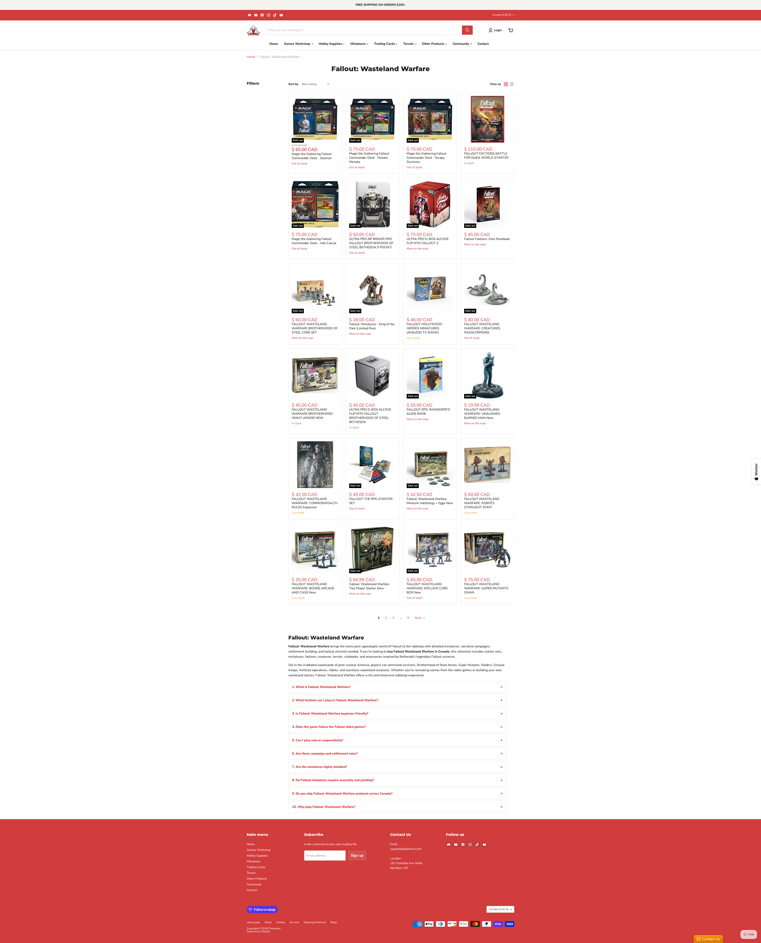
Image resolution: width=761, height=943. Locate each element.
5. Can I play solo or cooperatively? (317, 740)
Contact (483, 44)
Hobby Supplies (331, 44)
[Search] (467, 30)
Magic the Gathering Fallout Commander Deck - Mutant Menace (369, 157)
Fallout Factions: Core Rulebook (487, 239)
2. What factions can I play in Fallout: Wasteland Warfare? (335, 700)
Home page (253, 922)
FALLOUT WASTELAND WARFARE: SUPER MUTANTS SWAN (486, 588)
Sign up (357, 855)
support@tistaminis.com (406, 849)
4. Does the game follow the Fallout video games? (329, 727)
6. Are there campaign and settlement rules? (325, 753)
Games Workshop (297, 44)
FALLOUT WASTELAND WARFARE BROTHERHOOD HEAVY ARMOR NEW (312, 413)
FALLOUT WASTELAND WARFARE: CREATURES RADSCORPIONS (482, 328)
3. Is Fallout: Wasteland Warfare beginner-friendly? (330, 713)
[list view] (511, 84)
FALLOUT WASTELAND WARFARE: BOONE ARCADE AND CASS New (313, 588)
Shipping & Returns (315, 922)
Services (294, 922)
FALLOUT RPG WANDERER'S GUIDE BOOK (428, 411)
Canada (501, 15)
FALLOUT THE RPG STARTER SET (371, 501)
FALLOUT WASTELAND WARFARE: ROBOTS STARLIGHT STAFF (481, 503)
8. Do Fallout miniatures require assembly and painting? (333, 780)
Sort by (293, 84)
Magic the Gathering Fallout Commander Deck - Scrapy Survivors (426, 157)
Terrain (408, 44)
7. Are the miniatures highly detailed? (319, 767)
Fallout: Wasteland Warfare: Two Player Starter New (369, 586)
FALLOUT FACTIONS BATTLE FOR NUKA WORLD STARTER (486, 155)
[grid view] (506, 84)
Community (461, 44)
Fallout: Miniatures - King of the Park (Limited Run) (372, 326)
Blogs (333, 922)
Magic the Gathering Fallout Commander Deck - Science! (312, 156)
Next (418, 618)
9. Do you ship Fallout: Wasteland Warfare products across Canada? (342, 793)
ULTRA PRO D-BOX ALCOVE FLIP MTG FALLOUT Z (428, 241)
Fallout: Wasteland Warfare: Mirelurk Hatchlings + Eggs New (430, 501)
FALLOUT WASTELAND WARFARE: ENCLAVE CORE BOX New (427, 588)
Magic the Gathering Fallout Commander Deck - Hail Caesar (314, 241)
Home (273, 44)
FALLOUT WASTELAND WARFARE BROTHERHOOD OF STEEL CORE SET (315, 328)
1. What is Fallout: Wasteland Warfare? (321, 687)
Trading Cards (385, 44)
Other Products (433, 44)
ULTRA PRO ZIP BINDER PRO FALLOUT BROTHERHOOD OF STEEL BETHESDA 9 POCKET (371, 243)
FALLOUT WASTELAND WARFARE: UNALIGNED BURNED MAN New (482, 413)
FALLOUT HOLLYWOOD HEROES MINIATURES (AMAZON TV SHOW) (424, 328)
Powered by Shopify (258, 931)
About (268, 922)
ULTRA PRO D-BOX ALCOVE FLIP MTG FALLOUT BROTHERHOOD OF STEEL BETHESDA (370, 415)
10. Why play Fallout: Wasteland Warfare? (323, 807)
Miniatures (358, 44)
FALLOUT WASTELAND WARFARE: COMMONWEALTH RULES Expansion (314, 503)
